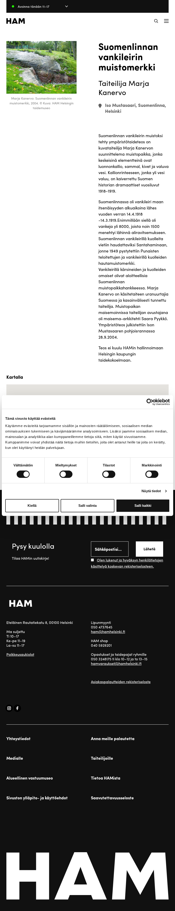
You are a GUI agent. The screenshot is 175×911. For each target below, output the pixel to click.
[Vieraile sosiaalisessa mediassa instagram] (9, 708)
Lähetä (149, 548)
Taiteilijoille (102, 758)
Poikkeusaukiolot (20, 654)
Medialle (14, 758)
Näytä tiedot (151, 491)
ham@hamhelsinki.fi (108, 631)
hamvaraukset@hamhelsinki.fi (116, 663)
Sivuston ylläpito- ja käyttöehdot (37, 797)
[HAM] (15, 21)
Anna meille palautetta (112, 738)
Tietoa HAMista (105, 777)
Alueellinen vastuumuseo (29, 777)
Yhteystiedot (18, 738)
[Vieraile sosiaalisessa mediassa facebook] (17, 708)
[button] (156, 21)
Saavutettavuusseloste (112, 797)
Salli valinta (87, 505)
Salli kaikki (142, 505)
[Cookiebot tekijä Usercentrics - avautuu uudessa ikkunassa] (150, 402)
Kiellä (32, 505)
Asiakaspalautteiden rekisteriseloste (121, 681)
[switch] (65, 474)
